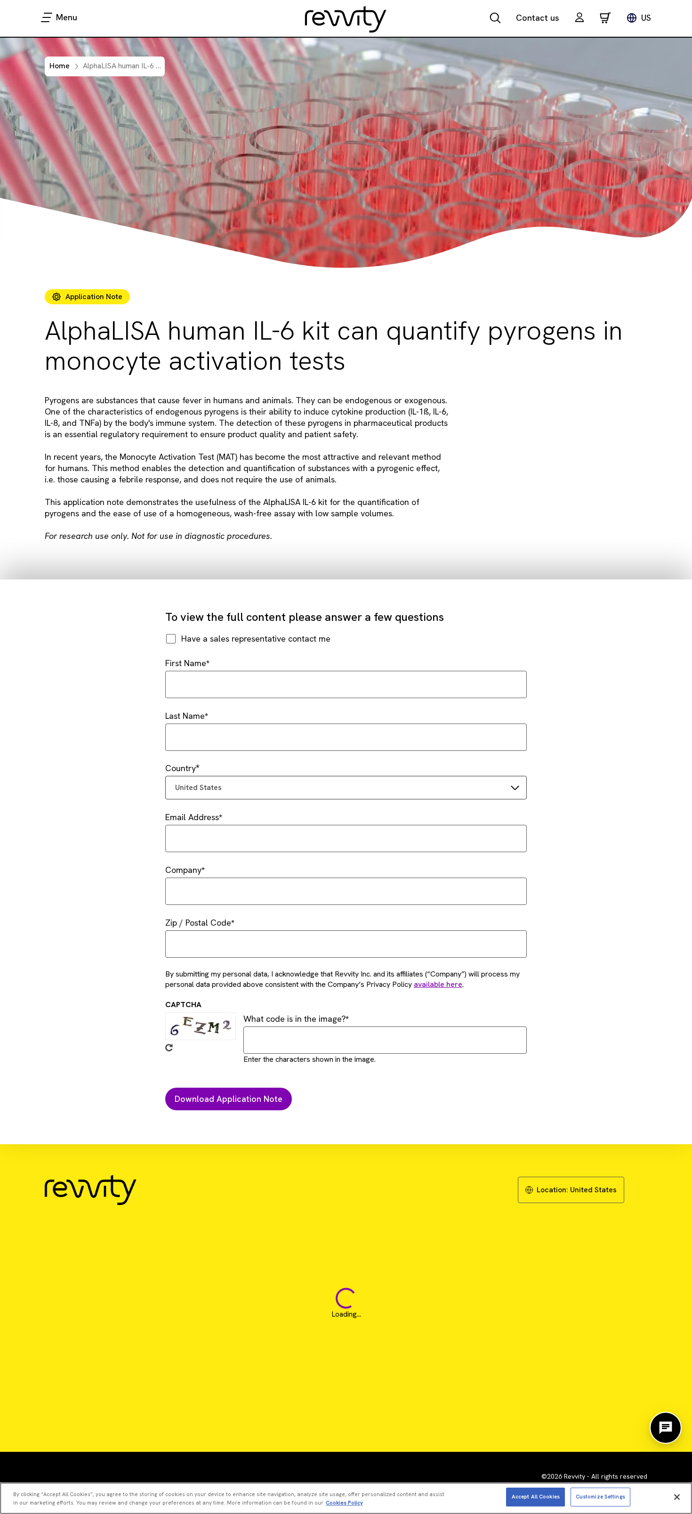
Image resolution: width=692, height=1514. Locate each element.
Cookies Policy (344, 1502)
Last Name (185, 715)
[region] (346, 1498)
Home (59, 66)
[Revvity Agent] (666, 1428)
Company (183, 869)
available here (438, 984)
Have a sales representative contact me (255, 638)
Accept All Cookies (536, 1496)
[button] (579, 18)
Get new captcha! (169, 1047)
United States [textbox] (198, 787)
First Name (185, 663)
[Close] (677, 1497)
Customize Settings (600, 1496)
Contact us (537, 17)
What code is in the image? (294, 1018)
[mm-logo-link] (346, 19)
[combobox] (346, 787)
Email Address (192, 817)
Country (180, 768)
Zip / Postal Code (198, 922)
